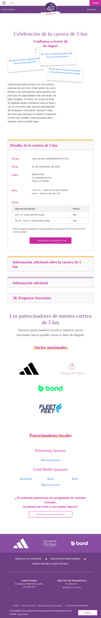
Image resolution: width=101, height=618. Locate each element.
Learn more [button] (23, 614)
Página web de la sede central (51, 564)
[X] (50, 598)
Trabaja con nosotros (28, 559)
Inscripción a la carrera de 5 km (51, 240)
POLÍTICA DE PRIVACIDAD (77, 606)
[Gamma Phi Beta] (72, 368)
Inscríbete (91, 10)
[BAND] (50, 388)
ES (12, 3)
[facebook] (59, 598)
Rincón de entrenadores (65, 559)
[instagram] (41, 598)
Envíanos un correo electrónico (50, 514)
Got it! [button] (87, 613)
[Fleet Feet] (50, 408)
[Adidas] (29, 368)
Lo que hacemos (8, 10)
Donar (95, 3)
